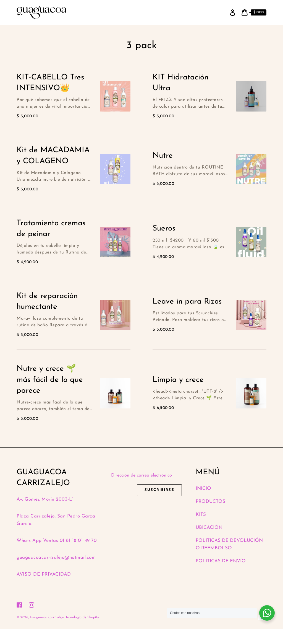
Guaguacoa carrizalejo (47, 617)
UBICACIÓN (209, 527)
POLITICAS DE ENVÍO (221, 561)
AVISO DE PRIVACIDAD (44, 574)
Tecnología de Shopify (82, 617)
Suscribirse (159, 490)
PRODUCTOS (210, 501)
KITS (201, 514)
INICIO (203, 488)
